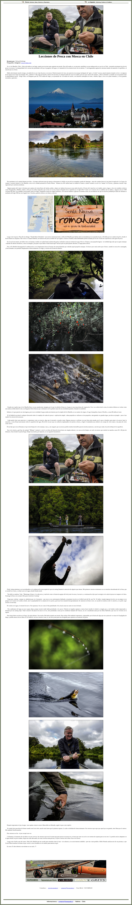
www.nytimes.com (26, 63)
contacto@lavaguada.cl (67, 888)
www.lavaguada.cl (53, 888)
